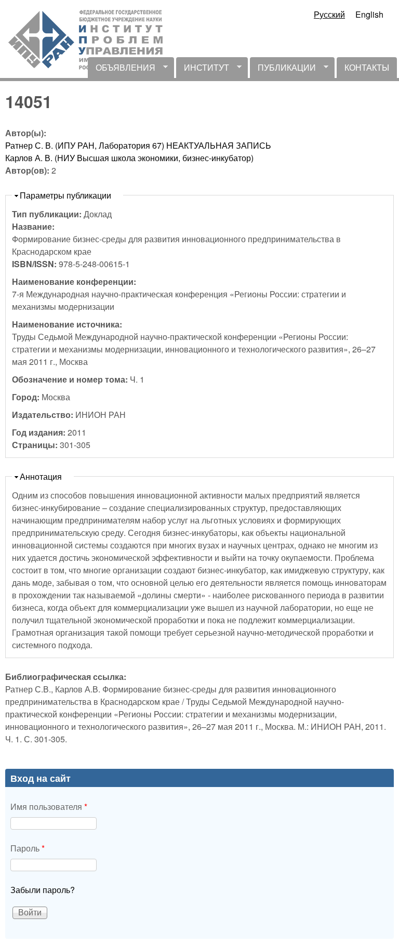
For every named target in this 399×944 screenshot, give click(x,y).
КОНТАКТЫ (366, 67)
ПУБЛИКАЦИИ (283, 69)
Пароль (27, 848)
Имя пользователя (48, 806)
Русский (329, 14)
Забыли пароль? (42, 890)
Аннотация (41, 476)
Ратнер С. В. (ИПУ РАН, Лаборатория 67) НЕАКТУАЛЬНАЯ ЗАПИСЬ (138, 145)
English (369, 14)
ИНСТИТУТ (202, 69)
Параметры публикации (65, 195)
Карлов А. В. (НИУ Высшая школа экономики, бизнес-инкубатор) (129, 158)
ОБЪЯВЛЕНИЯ (121, 69)
